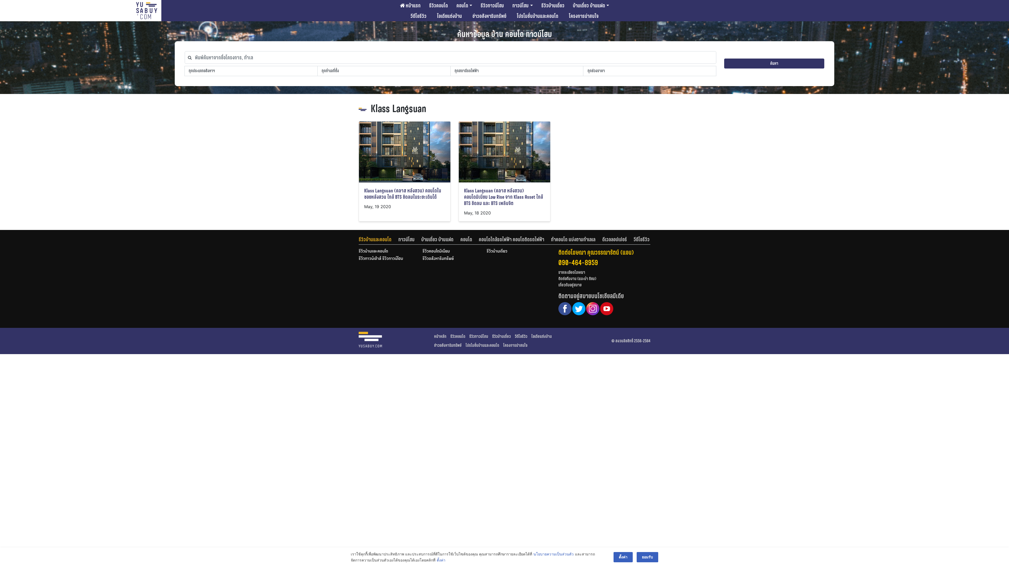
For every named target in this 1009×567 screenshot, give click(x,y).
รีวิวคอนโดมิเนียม (436, 251)
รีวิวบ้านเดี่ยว (552, 5)
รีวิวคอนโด (438, 5)
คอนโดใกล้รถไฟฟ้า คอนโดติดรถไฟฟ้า (511, 239)
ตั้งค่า (441, 560)
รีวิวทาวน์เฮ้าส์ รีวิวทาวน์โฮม (381, 259)
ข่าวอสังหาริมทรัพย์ (489, 16)
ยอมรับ (647, 557)
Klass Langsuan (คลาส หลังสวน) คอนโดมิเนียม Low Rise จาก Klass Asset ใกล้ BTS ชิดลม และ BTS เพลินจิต (503, 197)
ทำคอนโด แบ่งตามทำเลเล (573, 239)
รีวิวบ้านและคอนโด (375, 239)
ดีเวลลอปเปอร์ (614, 239)
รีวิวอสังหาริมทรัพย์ (438, 259)
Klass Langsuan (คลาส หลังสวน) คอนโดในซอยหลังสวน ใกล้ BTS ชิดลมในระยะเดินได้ (402, 194)
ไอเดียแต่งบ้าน (449, 16)
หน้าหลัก (440, 336)
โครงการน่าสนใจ (584, 16)
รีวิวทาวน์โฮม (492, 5)
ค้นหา (774, 63)
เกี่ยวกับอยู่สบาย (570, 285)
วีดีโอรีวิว (418, 16)
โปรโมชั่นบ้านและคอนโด (537, 16)
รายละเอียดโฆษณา (571, 272)
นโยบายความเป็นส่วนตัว (553, 554)
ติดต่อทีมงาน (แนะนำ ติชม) (577, 279)
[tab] (378, 239)
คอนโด (462, 5)
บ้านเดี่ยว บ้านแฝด (589, 5)
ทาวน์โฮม (520, 5)
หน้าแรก (413, 5)
